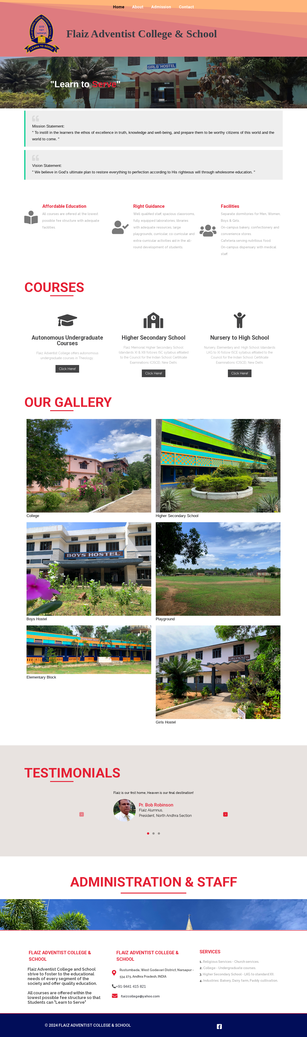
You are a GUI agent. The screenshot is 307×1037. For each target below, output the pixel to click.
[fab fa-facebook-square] (219, 1026)
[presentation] (81, 814)
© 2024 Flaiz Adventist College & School (88, 1025)
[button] (148, 833)
